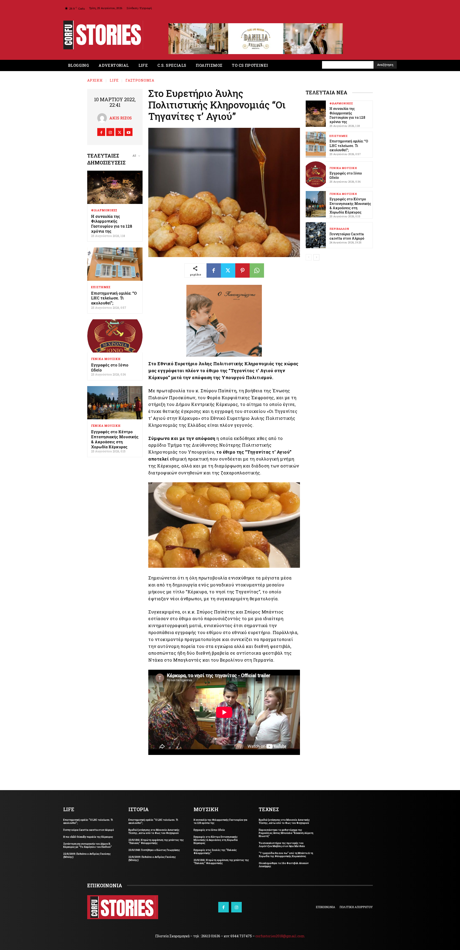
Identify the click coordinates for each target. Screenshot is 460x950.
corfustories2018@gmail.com (280, 936)
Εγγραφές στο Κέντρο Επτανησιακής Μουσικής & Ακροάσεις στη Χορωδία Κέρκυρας (114, 439)
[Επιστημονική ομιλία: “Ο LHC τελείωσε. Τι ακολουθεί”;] (115, 264)
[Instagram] (110, 132)
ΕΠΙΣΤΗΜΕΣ (100, 287)
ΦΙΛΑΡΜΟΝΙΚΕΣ (104, 210)
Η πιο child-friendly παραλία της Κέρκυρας (88, 836)
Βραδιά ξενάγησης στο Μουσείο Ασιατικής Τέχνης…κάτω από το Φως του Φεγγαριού (153, 831)
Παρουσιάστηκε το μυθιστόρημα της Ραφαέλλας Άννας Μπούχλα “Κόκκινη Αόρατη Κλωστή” (286, 833)
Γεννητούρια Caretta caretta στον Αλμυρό (346, 236)
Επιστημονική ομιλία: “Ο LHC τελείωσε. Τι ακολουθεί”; (114, 298)
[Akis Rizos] (103, 118)
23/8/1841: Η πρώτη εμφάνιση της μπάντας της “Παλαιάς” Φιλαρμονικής (156, 841)
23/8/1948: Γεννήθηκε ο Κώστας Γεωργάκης (154, 850)
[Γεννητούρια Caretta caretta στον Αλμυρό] (316, 235)
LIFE (114, 80)
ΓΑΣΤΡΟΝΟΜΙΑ (140, 80)
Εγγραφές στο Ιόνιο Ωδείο (109, 367)
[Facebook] (101, 132)
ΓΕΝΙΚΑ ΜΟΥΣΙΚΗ (106, 358)
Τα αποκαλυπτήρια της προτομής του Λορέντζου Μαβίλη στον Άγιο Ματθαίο (282, 845)
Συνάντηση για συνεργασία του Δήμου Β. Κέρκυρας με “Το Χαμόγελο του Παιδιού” (87, 845)
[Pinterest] (242, 270)
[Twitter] (119, 132)
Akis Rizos (120, 117)
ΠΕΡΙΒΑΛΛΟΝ (339, 228)
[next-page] (316, 257)
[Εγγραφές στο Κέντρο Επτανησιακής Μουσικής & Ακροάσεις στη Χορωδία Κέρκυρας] (115, 402)
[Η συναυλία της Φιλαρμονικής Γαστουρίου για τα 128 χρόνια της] (115, 187)
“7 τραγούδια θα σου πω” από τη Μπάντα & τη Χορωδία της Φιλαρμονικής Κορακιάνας (286, 855)
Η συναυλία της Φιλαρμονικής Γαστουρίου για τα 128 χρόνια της (111, 224)
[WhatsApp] (257, 270)
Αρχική (95, 80)
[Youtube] (128, 132)
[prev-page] (309, 257)
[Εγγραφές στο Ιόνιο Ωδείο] (115, 336)
